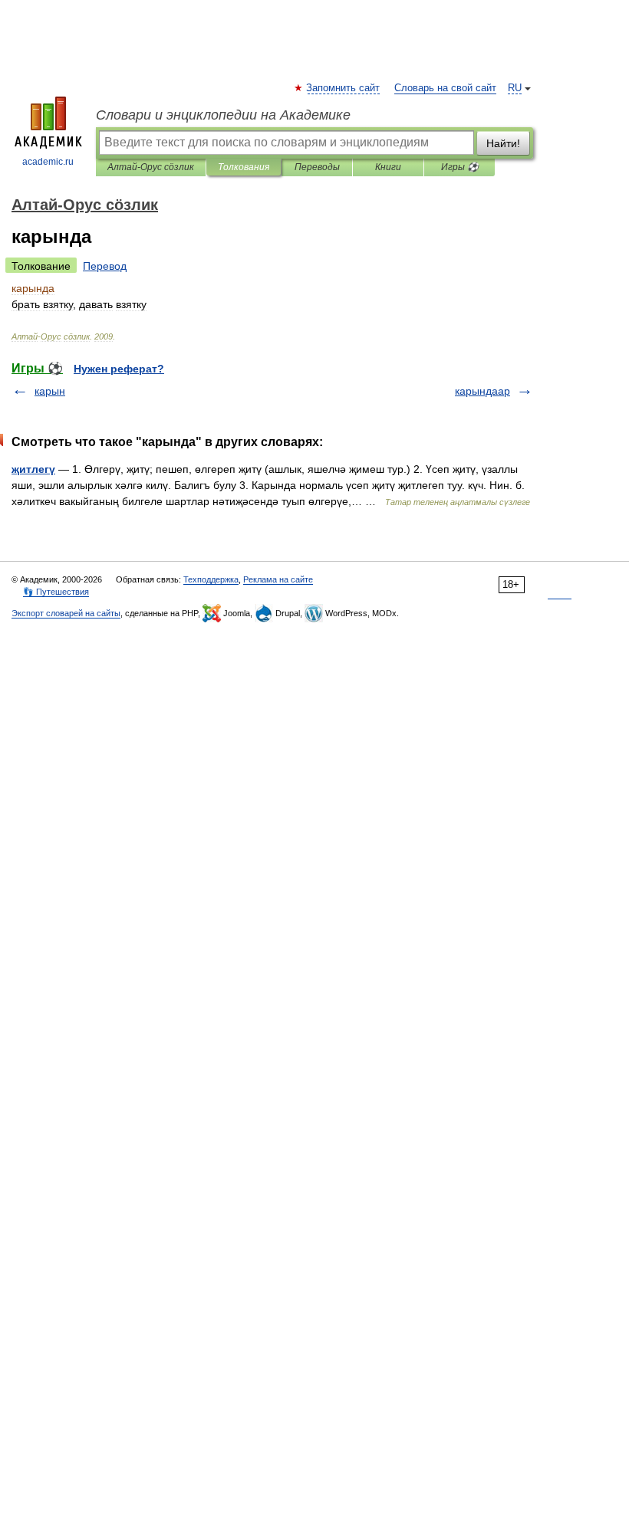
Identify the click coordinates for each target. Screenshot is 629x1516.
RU (515, 88)
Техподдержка (211, 579)
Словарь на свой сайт (445, 88)
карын (50, 391)
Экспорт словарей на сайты (66, 613)
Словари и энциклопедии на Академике (223, 115)
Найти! (503, 143)
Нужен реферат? (119, 369)
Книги (388, 167)
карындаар (482, 391)
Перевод (105, 266)
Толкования (243, 167)
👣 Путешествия (56, 591)
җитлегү (33, 469)
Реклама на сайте (278, 579)
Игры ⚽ (460, 167)
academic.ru (48, 161)
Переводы (317, 167)
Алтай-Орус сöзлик (150, 167)
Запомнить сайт (344, 88)
